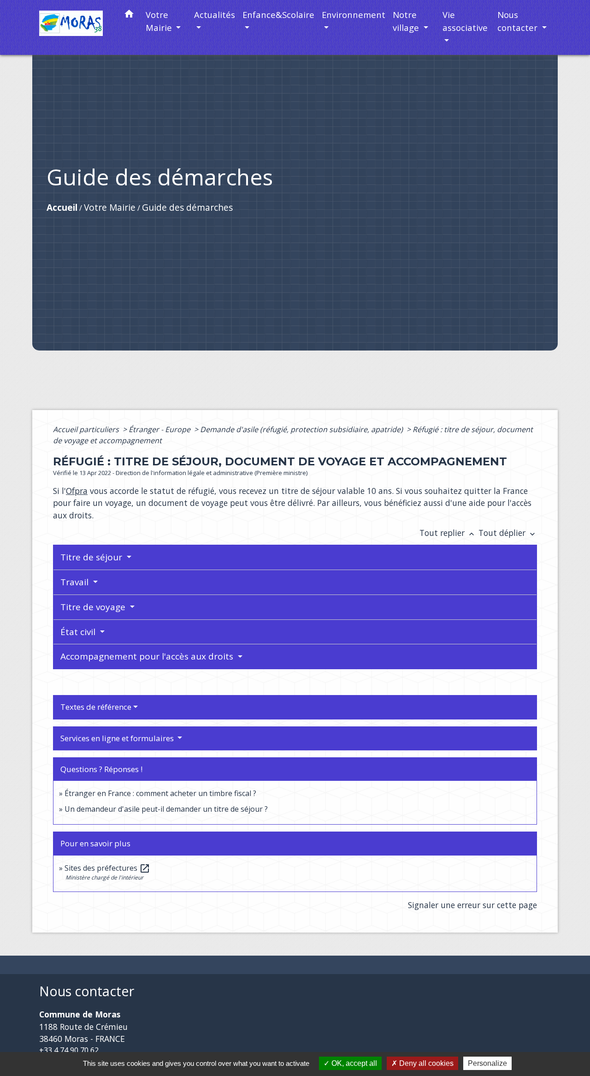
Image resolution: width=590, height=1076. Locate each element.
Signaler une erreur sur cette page (472, 904)
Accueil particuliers (87, 429)
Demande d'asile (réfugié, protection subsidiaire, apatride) (302, 429)
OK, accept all (353, 1063)
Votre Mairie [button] (160, 21)
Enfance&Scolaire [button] (278, 14)
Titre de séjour (92, 557)
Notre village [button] (407, 21)
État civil (79, 632)
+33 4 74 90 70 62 (69, 1050)
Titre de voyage (94, 607)
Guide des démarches (187, 207)
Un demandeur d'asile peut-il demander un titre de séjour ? (166, 809)
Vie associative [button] (465, 21)
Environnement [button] (353, 14)
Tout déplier (507, 532)
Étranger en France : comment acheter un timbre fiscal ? (160, 793)
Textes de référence (95, 706)
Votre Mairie (110, 207)
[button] (129, 15)
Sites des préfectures (107, 868)
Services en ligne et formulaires (118, 738)
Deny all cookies (425, 1063)
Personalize (487, 1063)
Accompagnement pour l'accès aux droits (148, 656)
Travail (75, 582)
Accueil (62, 207)
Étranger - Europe (160, 429)
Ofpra (77, 490)
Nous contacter (86, 991)
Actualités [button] (214, 14)
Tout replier (447, 532)
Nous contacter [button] (518, 21)
